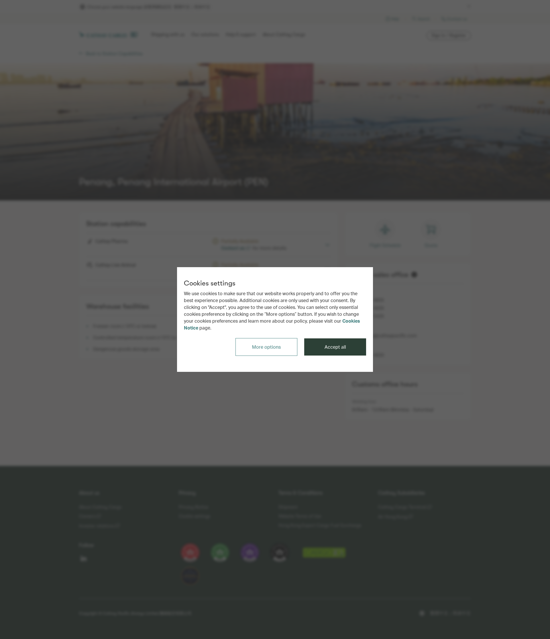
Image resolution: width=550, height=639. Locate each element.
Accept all (335, 347)
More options (266, 347)
